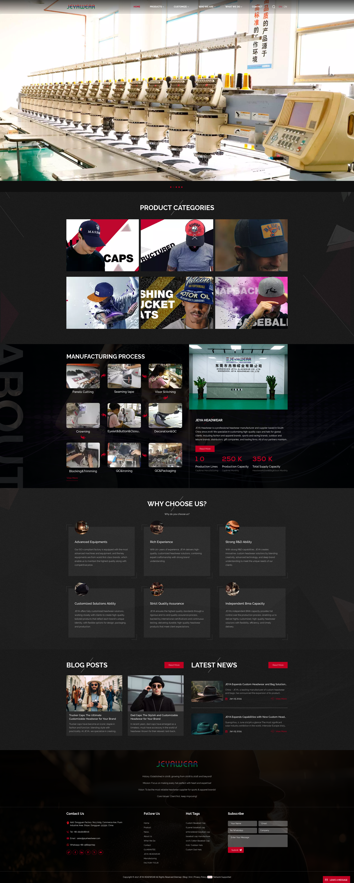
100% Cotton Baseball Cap (198, 841)
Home (137, 6)
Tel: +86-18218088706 (79, 832)
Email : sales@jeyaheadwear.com (85, 838)
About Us (148, 836)
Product (147, 827)
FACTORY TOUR (151, 863)
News (146, 832)
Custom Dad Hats (194, 849)
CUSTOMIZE (180, 6)
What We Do (149, 841)
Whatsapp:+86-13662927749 (82, 845)
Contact (147, 845)
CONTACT (257, 6)
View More (72, 478)
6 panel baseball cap (195, 827)
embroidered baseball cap (198, 832)
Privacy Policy (200, 877)
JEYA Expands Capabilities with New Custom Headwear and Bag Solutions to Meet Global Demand (256, 716)
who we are (206, 6)
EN (280, 6)
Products (156, 6)
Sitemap (178, 877)
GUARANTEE (150, 849)
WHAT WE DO (232, 6)
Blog (185, 877)
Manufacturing (150, 858)
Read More (205, 448)
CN (285, 6)
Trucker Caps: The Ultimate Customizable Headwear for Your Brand (92, 717)
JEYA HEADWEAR (152, 854)
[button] (170, 187)
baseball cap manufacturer (198, 836)
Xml (190, 877)
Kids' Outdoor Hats (194, 845)
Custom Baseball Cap (195, 823)
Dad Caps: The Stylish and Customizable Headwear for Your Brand (154, 717)
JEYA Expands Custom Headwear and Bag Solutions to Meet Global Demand (256, 684)
